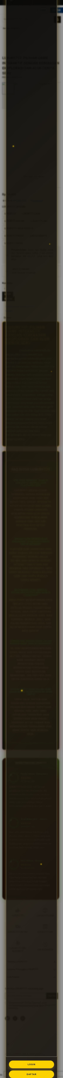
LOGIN (31, 1064)
